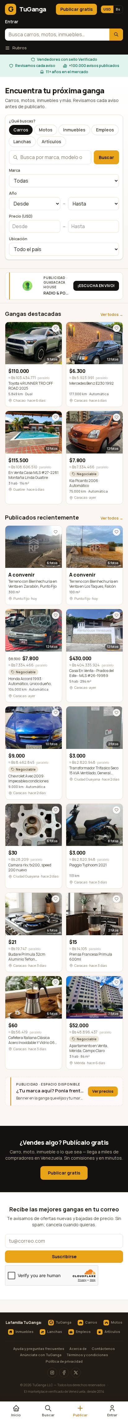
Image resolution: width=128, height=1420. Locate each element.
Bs (118, 9)
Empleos (105, 130)
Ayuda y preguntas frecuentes (38, 1348)
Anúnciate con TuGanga (41, 1354)
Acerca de (78, 1348)
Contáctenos (103, 1348)
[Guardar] (55, 328)
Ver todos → (112, 314)
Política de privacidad (64, 1361)
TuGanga (60, 1322)
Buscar (106, 157)
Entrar (11, 21)
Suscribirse (64, 1256)
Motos (46, 130)
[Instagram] (52, 1373)
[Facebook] (64, 1373)
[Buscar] (116, 35)
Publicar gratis (76, 9)
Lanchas (22, 141)
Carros (20, 130)
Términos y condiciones (87, 1354)
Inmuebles (74, 130)
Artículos (51, 141)
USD (107, 9)
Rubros (19, 48)
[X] (76, 1373)
